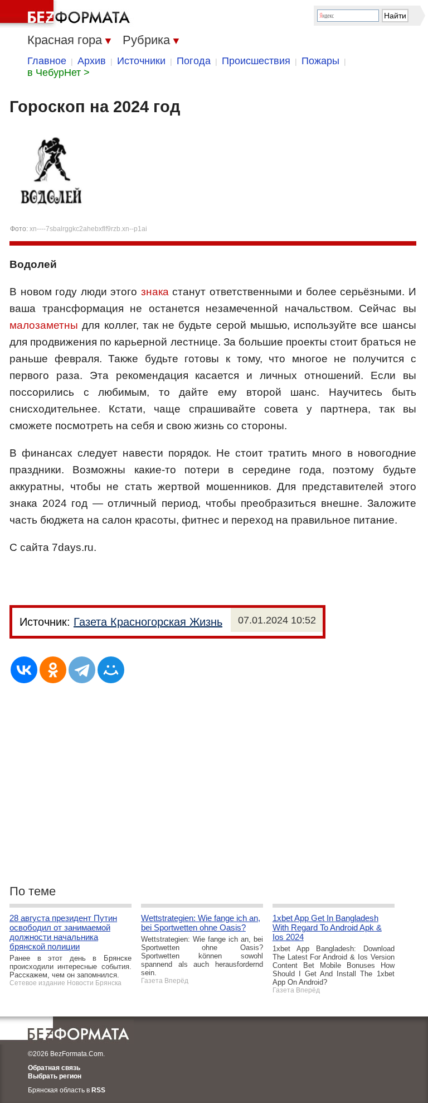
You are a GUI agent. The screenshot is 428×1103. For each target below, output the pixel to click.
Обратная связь (54, 1068)
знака (155, 292)
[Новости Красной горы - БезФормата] (67, 14)
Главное (46, 60)
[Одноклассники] (53, 669)
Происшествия (256, 60)
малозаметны (43, 325)
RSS (98, 1090)
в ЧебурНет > (58, 72)
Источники (141, 60)
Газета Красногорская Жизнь (148, 622)
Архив (91, 60)
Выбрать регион (54, 1076)
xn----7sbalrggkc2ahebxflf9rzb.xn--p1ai (88, 229)
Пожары (320, 60)
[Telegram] (82, 669)
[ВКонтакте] (24, 669)
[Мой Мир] (111, 669)
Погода (194, 60)
